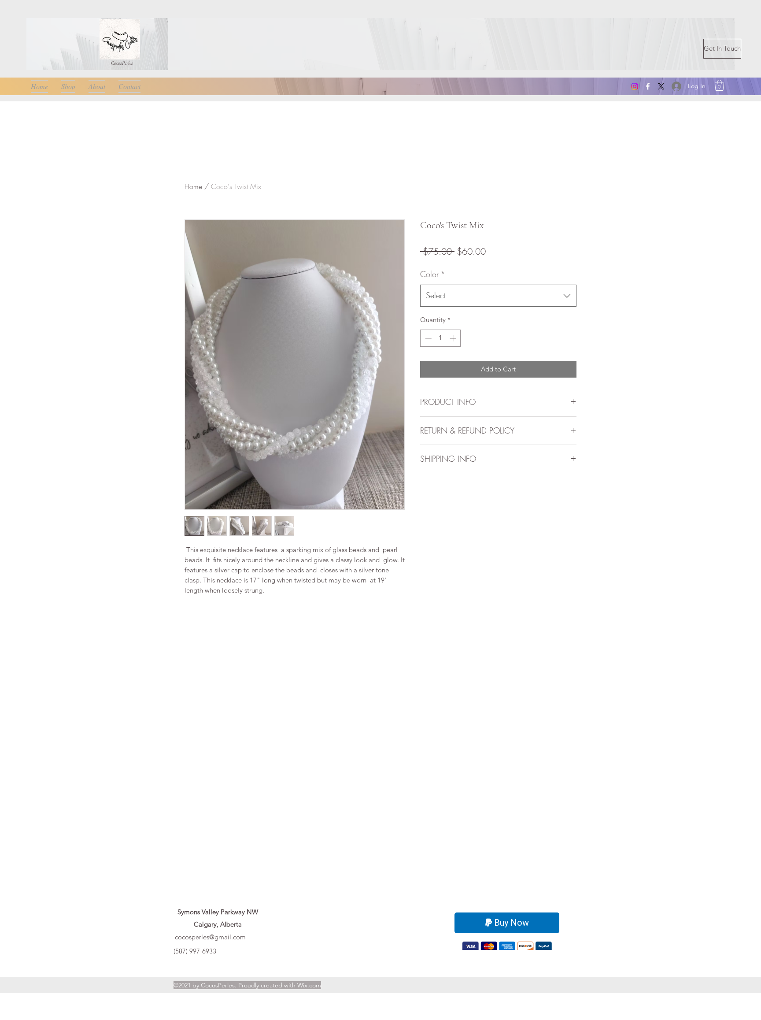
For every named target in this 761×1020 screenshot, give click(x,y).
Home (193, 186)
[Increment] (454, 338)
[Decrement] (427, 338)
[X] (661, 86)
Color (432, 274)
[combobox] (498, 296)
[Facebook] (647, 86)
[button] (719, 85)
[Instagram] (634, 86)
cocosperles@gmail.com (210, 937)
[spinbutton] (440, 338)
